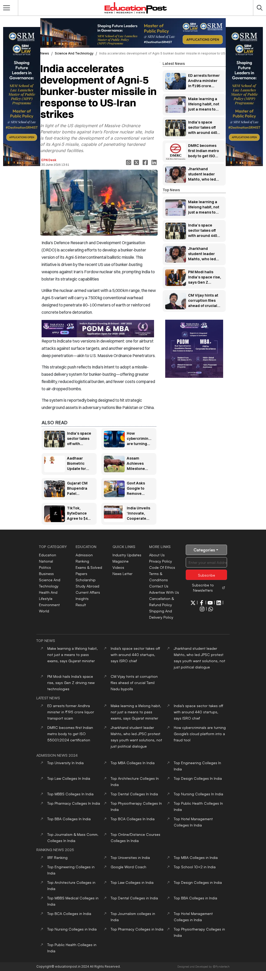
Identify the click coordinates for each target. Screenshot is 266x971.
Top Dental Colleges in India (134, 898)
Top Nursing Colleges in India (72, 929)
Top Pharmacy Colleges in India (137, 929)
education (47, 555)
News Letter (122, 573)
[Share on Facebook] (146, 162)
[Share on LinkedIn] (154, 162)
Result (81, 605)
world (44, 611)
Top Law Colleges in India (132, 882)
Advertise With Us (164, 592)
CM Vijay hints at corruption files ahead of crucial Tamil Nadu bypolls (134, 682)
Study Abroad (87, 586)
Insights (82, 598)
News (44, 53)
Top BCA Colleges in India (69, 913)
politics (45, 567)
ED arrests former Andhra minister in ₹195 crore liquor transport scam (70, 711)
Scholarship (86, 580)
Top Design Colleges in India (198, 882)
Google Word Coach (128, 867)
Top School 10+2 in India (195, 867)
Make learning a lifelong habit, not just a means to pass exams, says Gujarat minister (72, 654)
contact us (158, 586)
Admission (84, 555)
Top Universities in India (130, 857)
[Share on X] (137, 162)
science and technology (74, 53)
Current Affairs (88, 592)
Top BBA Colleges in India (195, 898)
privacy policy (160, 561)
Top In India (65, 763)
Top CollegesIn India (133, 763)
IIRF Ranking (57, 857)
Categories (204, 549)
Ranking (82, 561)
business (46, 573)
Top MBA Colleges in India (196, 857)
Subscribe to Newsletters (203, 587)
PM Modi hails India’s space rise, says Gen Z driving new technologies (71, 682)
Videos (118, 567)
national (46, 561)
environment (49, 605)
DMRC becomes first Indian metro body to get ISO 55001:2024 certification (70, 733)
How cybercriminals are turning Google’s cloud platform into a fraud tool (200, 733)
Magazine (120, 561)
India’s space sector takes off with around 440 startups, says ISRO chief (135, 654)
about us (157, 555)
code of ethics (162, 567)
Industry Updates (126, 555)
